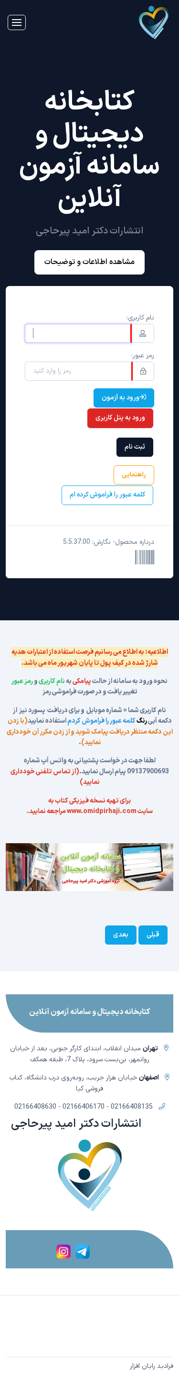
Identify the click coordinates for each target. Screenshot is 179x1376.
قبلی (153, 935)
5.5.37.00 (76, 542)
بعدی (120, 935)
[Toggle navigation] (17, 22)
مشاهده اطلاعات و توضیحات (89, 262)
